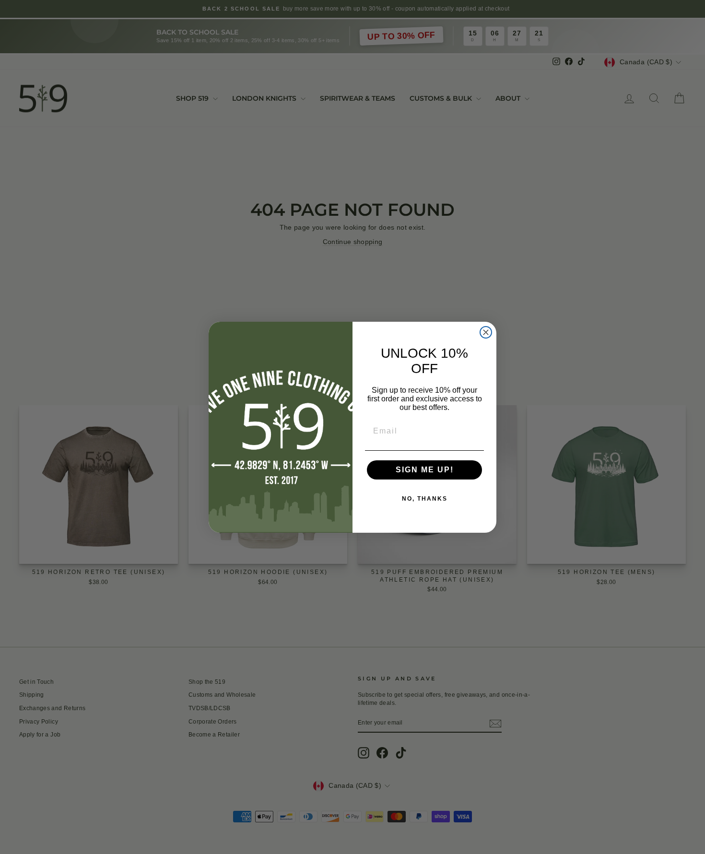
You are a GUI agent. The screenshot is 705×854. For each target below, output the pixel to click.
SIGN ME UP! (425, 470)
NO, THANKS (424, 498)
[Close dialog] (486, 332)
